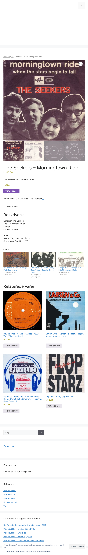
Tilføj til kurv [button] (11, 346)
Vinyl (5, 506)
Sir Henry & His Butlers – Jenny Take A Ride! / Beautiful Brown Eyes (42, 270)
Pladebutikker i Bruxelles (14, 533)
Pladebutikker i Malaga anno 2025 (19, 529)
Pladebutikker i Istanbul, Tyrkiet (17, 537)
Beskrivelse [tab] (12, 206)
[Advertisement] (44, 29)
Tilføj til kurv (11, 191)
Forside (6, 57)
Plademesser (9, 494)
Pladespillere (9, 498)
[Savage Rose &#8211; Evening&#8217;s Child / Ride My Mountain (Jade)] (71, 259)
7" (12, 57)
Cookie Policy (46, 551)
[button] (80, 64)
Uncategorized (10, 502)
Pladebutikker (9, 490)
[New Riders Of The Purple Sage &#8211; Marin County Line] (16, 259)
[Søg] (41, 432)
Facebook (8, 446)
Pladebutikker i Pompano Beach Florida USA (23, 540)
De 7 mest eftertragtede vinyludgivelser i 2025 (24, 525)
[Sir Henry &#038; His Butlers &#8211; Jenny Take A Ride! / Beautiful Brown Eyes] (43, 259)
